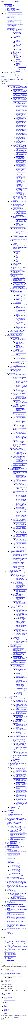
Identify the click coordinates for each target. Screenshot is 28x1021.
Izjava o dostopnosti (5, 993)
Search (16, 1)
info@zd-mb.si (8, 984)
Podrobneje (16, 1017)
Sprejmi (2, 1018)
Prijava (2, 76)
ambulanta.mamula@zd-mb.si (14, 973)
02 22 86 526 (4, 973)
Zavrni (2, 1019)
